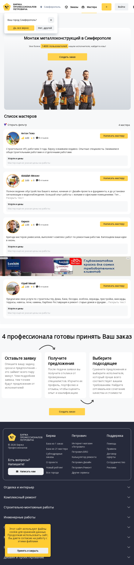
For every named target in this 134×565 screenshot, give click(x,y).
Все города (52, 472)
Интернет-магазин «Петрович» (82, 445)
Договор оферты (111, 455)
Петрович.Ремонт (82, 467)
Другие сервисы (80, 472)
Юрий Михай (28, 283)
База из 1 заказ (54, 443)
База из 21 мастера (57, 448)
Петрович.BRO (80, 451)
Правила (111, 448)
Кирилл (25, 221)
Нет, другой (45, 27)
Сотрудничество (116, 462)
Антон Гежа (27, 133)
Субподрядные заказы (54, 455)
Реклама (111, 467)
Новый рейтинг (54, 467)
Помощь (111, 443)
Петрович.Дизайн (81, 462)
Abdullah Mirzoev (30, 175)
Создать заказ (67, 56)
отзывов (43, 137)
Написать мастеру (114, 135)
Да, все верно (21, 27)
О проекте (52, 462)
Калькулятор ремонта (84, 457)
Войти (121, 6)
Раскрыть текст (15, 197)
